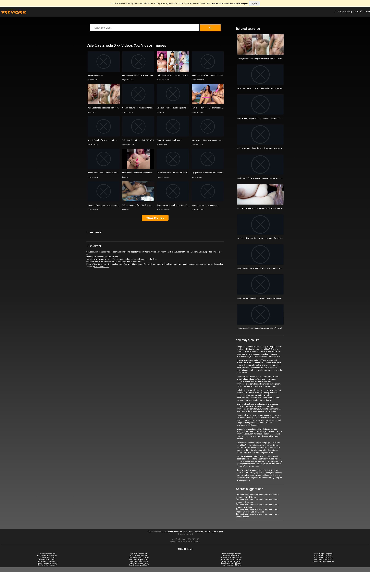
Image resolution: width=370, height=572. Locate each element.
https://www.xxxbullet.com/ (139, 556)
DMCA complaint (101, 266)
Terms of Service (361, 11)
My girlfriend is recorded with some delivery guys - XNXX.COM (218, 172)
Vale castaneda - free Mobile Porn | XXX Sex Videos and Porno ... (149, 205)
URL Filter (208, 532)
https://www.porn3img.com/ (323, 557)
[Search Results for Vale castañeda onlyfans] (104, 136)
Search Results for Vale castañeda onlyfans (106, 140)
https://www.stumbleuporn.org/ (323, 561)
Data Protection (196, 532)
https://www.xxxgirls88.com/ (139, 565)
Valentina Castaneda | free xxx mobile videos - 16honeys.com (114, 205)
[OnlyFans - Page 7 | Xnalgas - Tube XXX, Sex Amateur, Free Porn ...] (173, 71)
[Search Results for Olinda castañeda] (138, 103)
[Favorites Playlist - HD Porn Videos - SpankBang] (208, 103)
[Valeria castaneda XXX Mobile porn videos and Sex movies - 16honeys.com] (104, 168)
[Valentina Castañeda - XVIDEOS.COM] (138, 136)
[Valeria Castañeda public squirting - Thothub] (173, 103)
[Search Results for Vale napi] (173, 136)
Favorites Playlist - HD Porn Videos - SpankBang (212, 108)
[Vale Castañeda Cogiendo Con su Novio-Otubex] (104, 103)
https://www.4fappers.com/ (47, 554)
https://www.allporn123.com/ (231, 563)
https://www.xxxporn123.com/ (139, 559)
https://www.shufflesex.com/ (47, 565)
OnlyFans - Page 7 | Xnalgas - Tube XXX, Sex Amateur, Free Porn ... (185, 75)
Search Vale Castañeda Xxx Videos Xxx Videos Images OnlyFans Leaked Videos (257, 510)
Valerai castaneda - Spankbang (205, 205)
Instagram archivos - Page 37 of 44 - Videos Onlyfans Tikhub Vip (149, 75)
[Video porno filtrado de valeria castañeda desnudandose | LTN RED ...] (208, 136)
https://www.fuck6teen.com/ (231, 556)
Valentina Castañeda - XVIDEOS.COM (138, 140)
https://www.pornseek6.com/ (231, 559)
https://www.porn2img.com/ (323, 556)
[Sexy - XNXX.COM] (104, 71)
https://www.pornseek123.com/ (231, 557)
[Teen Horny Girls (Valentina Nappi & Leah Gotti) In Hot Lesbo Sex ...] (173, 200)
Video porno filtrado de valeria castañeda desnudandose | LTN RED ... (221, 140)
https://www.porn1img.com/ (323, 554)
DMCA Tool (218, 532)
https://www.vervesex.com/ (139, 554)
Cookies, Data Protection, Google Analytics (229, 3)
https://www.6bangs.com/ (47, 557)
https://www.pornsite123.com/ (47, 563)
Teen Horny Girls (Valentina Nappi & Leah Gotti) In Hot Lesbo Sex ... (185, 205)
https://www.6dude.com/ (46, 559)
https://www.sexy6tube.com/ (231, 554)
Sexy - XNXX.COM (95, 75)
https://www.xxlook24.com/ (139, 563)
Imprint (347, 11)
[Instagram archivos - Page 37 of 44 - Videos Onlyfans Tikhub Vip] (138, 71)
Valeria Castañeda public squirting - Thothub (176, 108)
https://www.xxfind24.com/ (139, 561)
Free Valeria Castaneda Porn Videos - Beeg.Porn (143, 172)
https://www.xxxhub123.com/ (139, 557)
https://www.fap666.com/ (46, 561)
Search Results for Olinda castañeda (137, 108)
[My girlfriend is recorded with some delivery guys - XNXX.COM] (208, 168)
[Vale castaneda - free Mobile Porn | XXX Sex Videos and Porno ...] (138, 200)
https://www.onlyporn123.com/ (231, 565)
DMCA (338, 11)
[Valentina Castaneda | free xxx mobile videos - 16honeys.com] (104, 200)
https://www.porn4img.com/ (323, 559)
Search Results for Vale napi (169, 140)
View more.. (155, 217)
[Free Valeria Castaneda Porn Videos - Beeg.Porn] (138, 168)
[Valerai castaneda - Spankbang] (208, 200)
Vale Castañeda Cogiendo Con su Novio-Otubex (108, 108)
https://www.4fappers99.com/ (47, 556)
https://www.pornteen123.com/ (231, 561)
